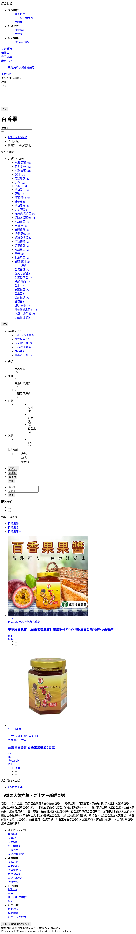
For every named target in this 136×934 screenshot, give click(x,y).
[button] (68, 22)
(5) (20, 201)
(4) (25, 213)
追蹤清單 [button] (13, 67)
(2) (23, 237)
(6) (22, 197)
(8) (22, 189)
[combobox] (68, 120)
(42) (23, 166)
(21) (23, 170)
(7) (19, 193)
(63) (23, 162)
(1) (23, 273)
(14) (20, 174)
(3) (21, 225)
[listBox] (68, 501)
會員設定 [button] (29, 67)
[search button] (2, 131)
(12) (22, 178)
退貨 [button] (21, 67)
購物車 (5, 52)
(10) (21, 185)
